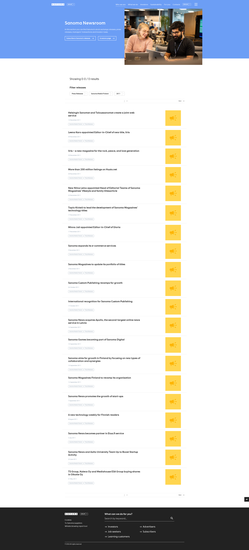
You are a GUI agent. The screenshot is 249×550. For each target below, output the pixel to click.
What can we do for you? (118, 514)
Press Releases (77, 94)
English (185, 4)
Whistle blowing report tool (76, 526)
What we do (133, 4)
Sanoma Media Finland (100, 94)
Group (70, 4)
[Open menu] (195, 4)
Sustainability (156, 4)
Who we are (121, 4)
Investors (144, 4)
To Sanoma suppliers (73, 523)
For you (167, 4)
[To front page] (58, 4)
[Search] (171, 518)
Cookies (68, 520)
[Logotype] (71, 514)
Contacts (176, 4)
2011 (118, 94)
